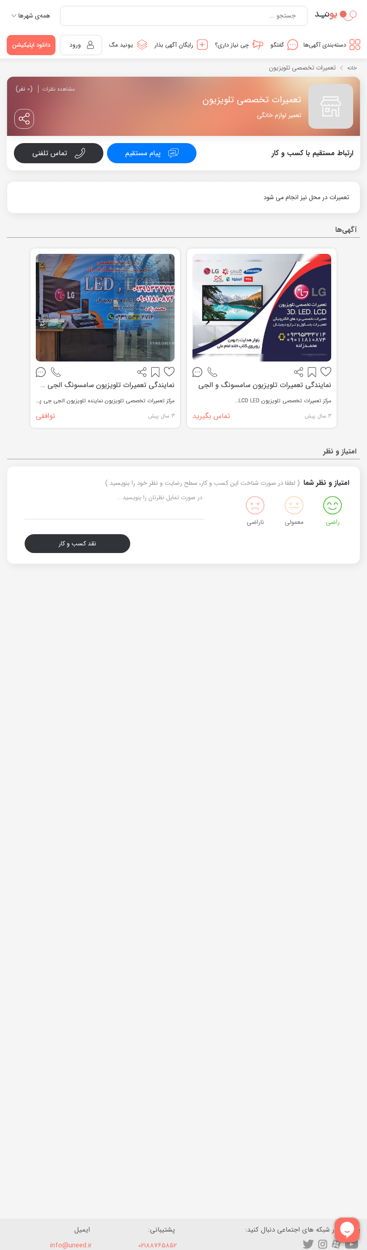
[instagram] (322, 1244)
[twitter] (308, 1244)
